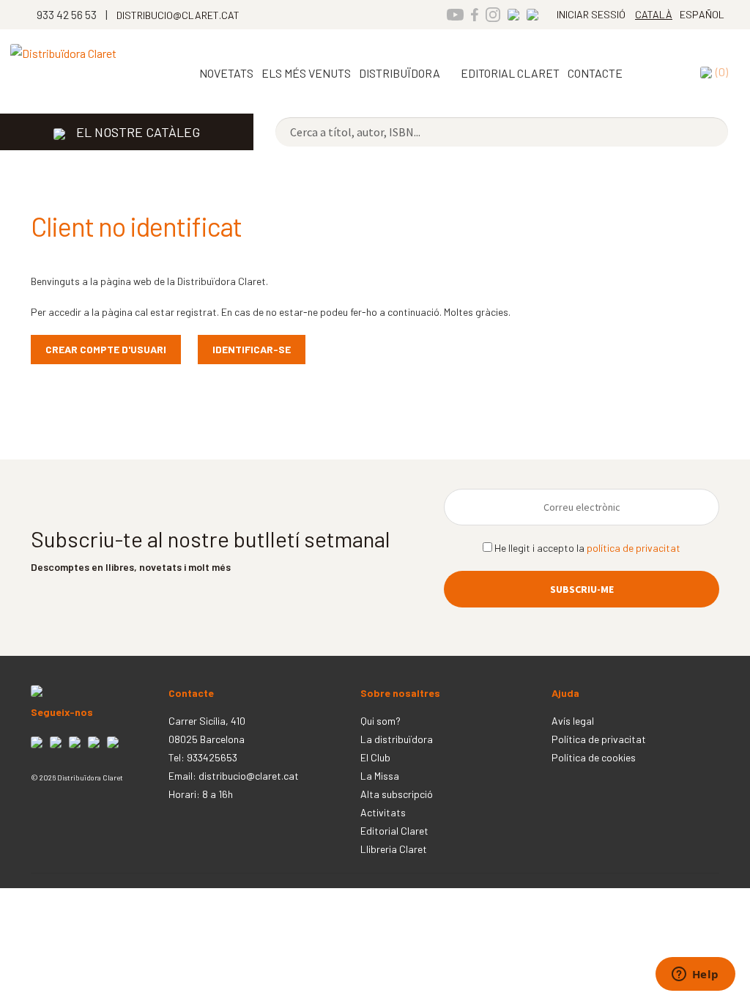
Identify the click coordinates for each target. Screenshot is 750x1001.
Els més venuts (306, 73)
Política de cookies (594, 757)
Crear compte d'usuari (105, 349)
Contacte (595, 73)
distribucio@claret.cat (248, 775)
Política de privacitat (599, 739)
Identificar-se (251, 349)
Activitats (383, 812)
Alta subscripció (396, 794)
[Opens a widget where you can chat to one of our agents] (695, 975)
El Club (375, 757)
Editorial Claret (394, 830)
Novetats (226, 73)
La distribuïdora (396, 739)
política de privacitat (633, 548)
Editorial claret (510, 73)
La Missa (379, 775)
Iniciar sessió (591, 14)
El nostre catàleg (138, 132)
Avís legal (573, 720)
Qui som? (380, 720)
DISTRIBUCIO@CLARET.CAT (178, 15)
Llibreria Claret (393, 849)
